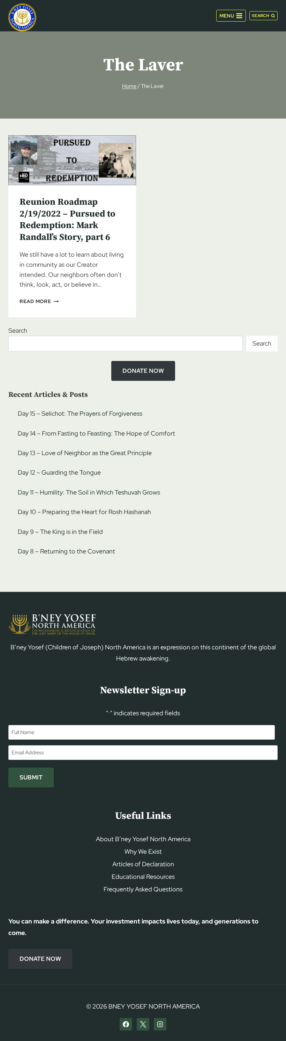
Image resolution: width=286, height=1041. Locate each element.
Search (17, 330)
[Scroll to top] (269, 1022)
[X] (143, 1024)
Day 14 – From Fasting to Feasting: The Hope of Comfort (96, 433)
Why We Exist (143, 851)
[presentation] (72, 160)
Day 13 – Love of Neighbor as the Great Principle (85, 453)
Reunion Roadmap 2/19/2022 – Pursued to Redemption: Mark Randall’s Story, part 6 (67, 219)
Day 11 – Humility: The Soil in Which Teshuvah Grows (89, 492)
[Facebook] (126, 1024)
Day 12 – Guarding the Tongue (59, 472)
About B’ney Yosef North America (143, 839)
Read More (39, 301)
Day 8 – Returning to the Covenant (66, 551)
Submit (31, 777)
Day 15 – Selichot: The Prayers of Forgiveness (80, 413)
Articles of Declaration (143, 864)
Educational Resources (143, 877)
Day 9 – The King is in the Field (60, 532)
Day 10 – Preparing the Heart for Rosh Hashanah (84, 512)
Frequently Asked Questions (143, 889)
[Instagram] (160, 1024)
